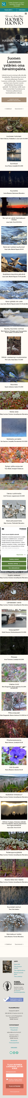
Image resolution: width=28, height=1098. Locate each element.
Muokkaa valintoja (13, 563)
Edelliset (9, 109)
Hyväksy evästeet (14, 559)
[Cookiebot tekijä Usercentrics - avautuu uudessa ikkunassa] (19, 529)
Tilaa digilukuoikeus (19, 970)
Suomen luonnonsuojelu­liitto (19, 991)
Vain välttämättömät (14, 568)
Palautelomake (14, 1027)
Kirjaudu (14, 1047)
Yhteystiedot (13, 1030)
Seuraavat (18, 109)
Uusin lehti (17, 964)
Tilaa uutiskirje (18, 976)
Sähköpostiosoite (11, 1072)
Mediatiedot (14, 1040)
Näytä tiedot (20, 554)
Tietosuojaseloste (14, 1042)
